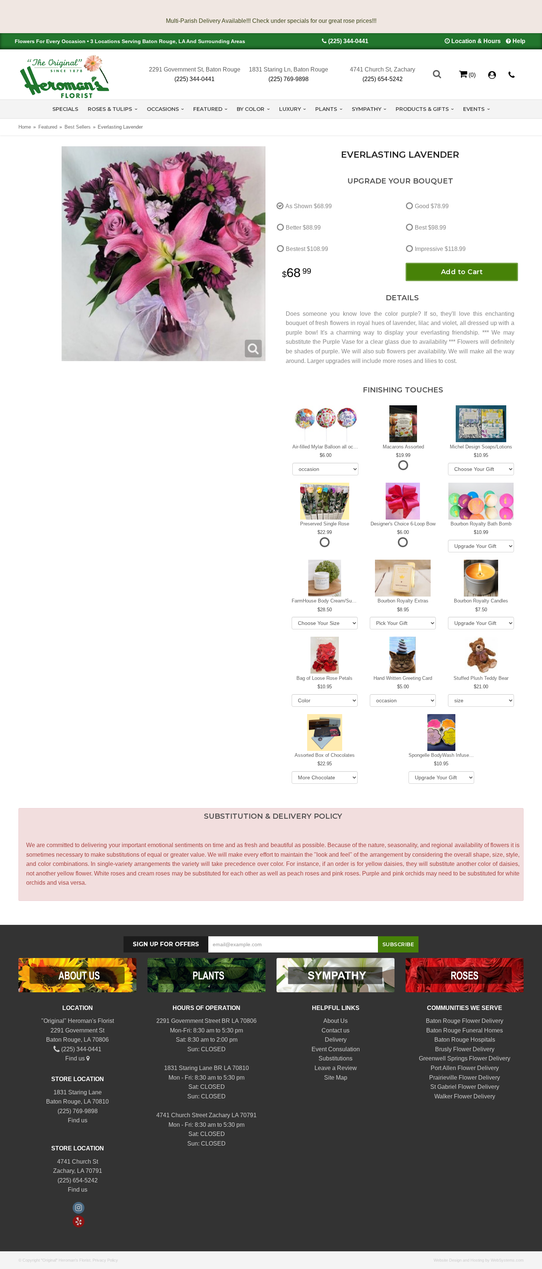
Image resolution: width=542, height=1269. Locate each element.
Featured (207, 109)
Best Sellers (78, 127)
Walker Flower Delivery (464, 1096)
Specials (65, 109)
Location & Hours (476, 41)
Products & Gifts (422, 109)
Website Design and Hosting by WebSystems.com (479, 1260)
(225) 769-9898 (288, 79)
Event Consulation (336, 1049)
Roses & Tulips (110, 109)
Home (24, 127)
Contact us (336, 1030)
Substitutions (335, 1058)
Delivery (336, 1039)
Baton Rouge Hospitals (464, 1039)
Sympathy (366, 109)
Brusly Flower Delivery (464, 1049)
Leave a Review (336, 1068)
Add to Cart (462, 272)
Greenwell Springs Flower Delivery (464, 1058)
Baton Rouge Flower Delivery (464, 1021)
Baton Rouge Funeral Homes (464, 1030)
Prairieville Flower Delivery (464, 1077)
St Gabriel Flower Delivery (464, 1087)
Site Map (335, 1077)
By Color (250, 109)
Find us (75, 1058)
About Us (335, 1021)
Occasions (163, 109)
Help (519, 41)
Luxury (290, 109)
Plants (326, 109)
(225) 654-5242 (382, 79)
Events (473, 109)
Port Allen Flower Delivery (465, 1068)
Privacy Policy (105, 1260)
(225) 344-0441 (348, 41)
